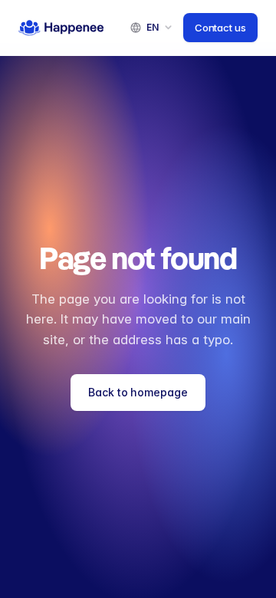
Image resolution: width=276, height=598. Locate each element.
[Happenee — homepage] (61, 28)
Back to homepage (138, 392)
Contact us (220, 27)
